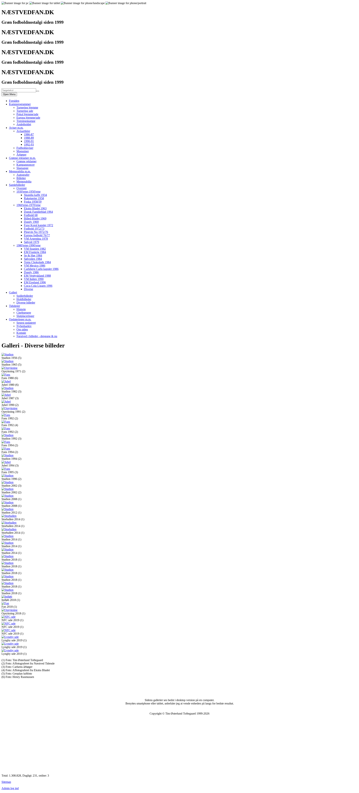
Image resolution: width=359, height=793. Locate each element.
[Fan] (5, 603)
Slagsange (22, 168)
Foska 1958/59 (33, 201)
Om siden (22, 329)
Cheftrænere (23, 312)
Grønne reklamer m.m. (22, 158)
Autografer (22, 174)
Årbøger (21, 154)
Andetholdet (23, 124)
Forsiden (14, 100)
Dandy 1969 (31, 221)
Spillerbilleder (24, 295)
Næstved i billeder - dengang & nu (36, 336)
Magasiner (22, 151)
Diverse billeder (25, 302)
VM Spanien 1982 (35, 248)
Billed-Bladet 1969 (35, 218)
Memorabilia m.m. (20, 171)
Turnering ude (24, 110)
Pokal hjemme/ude (27, 114)
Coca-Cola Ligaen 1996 (38, 285)
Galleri (13, 292)
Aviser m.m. (16, 127)
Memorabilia (23, 181)
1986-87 (29, 134)
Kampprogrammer (20, 104)
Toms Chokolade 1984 (37, 262)
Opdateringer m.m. (20, 319)
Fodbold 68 (31, 215)
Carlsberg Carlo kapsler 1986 (41, 268)
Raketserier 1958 (34, 198)
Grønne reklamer (26, 161)
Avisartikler (23, 131)
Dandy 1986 (31, 272)
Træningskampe (25, 121)
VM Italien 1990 (34, 279)
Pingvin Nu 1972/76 (36, 232)
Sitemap (6, 781)
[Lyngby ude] (10, 637)
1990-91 (29, 141)
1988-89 (29, 137)
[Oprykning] (9, 368)
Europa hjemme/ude (28, 117)
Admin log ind (10, 788)
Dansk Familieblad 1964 (38, 211)
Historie (21, 309)
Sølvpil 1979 (31, 242)
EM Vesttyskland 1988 (37, 275)
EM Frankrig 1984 (35, 252)
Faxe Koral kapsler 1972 (38, 225)
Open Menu (9, 94)
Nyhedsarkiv (24, 326)
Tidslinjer (14, 305)
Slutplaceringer (25, 316)
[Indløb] (6, 596)
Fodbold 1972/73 (34, 228)
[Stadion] (7, 354)
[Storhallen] (8, 515)
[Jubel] (6, 381)
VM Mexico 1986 (34, 265)
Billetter (21, 178)
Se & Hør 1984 (33, 255)
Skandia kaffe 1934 (35, 195)
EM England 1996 (35, 282)
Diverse (28, 289)
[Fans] (5, 374)
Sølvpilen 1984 (33, 258)
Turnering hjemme (27, 107)
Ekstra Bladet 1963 (35, 208)
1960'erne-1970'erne (28, 205)
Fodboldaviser (24, 147)
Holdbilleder (23, 299)
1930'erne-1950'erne (28, 191)
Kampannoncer (25, 164)
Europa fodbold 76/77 (37, 235)
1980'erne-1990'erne (28, 245)
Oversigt (21, 188)
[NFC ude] (8, 616)
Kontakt (21, 332)
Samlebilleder (17, 184)
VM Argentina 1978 (36, 238)
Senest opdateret (26, 322)
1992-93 (29, 144)
